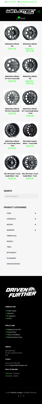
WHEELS (10, 241)
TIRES (9, 247)
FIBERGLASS (11, 236)
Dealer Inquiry (11, 311)
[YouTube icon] (21, 5)
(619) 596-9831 (12, 2)
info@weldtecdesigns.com (28, 2)
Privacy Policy (11, 332)
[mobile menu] (39, 12)
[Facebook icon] (18, 5)
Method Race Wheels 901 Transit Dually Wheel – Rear (12, 143)
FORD (21, 213)
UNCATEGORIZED (13, 264)
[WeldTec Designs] (21, 11)
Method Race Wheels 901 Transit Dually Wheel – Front (30, 111)
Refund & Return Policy (14, 337)
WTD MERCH (11, 252)
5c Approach (11, 316)
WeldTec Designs (17, 392)
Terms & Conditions (13, 334)
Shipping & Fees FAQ (14, 329)
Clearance (10, 313)
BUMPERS (21, 230)
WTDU (9, 318)
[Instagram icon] (24, 5)
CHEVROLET (21, 218)
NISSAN (21, 224)
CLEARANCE (11, 258)
